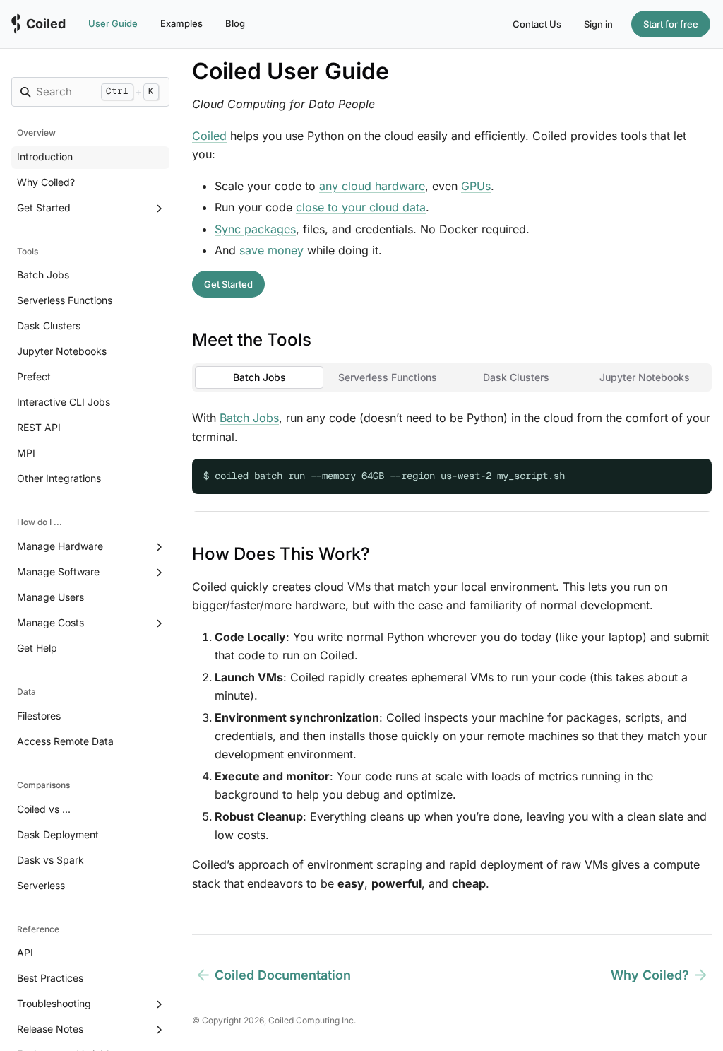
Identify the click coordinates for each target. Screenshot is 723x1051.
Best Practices (50, 978)
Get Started (44, 207)
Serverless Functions (64, 300)
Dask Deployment (58, 834)
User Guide (113, 23)
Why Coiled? (46, 182)
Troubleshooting (54, 1003)
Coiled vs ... (44, 809)
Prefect (34, 376)
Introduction (45, 157)
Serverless (41, 885)
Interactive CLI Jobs (63, 402)
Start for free (670, 24)
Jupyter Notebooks (62, 351)
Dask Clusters (48, 325)
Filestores (39, 716)
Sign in (598, 24)
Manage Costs (50, 622)
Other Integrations (59, 478)
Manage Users (50, 597)
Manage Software (58, 571)
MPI (26, 453)
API (25, 952)
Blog (235, 23)
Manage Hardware (60, 546)
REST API (39, 427)
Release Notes (50, 1029)
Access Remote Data (65, 741)
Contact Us (537, 24)
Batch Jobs (43, 275)
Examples (181, 23)
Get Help (37, 648)
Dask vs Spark (50, 860)
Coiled (209, 136)
